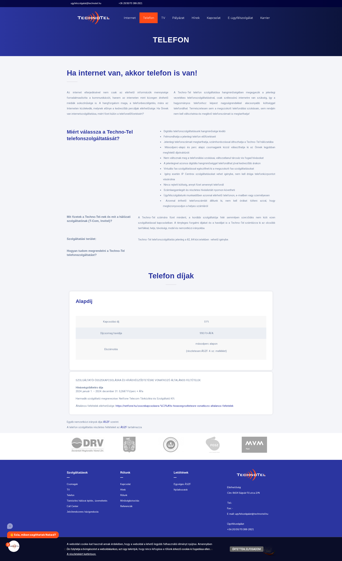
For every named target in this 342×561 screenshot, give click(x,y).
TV (163, 18)
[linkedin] (270, 3)
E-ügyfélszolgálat (240, 18)
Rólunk (123, 495)
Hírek (196, 18)
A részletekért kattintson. (81, 554)
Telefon (148, 18)
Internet (130, 18)
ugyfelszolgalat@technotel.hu (86, 3)
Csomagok (72, 484)
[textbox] (171, 76)
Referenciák (126, 506)
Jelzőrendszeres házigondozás (83, 511)
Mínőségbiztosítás (129, 500)
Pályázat (178, 18)
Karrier (265, 18)
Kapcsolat (214, 18)
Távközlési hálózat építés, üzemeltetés (87, 500)
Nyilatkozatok (181, 489)
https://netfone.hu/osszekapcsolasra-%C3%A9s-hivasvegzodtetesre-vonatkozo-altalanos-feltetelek (174, 405)
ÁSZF (106, 422)
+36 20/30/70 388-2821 (130, 3)
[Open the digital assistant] (13, 546)
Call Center (72, 506)
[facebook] (265, 3)
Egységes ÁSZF (182, 484)
